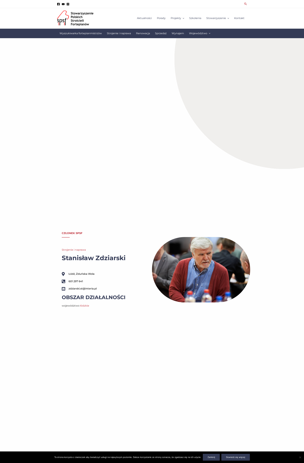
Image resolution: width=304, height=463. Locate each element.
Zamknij (211, 457)
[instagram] (67, 4)
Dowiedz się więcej (235, 457)
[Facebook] (58, 4)
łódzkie (84, 305)
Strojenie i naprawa (74, 249)
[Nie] (300, 457)
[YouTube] (63, 4)
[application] (182, 18)
